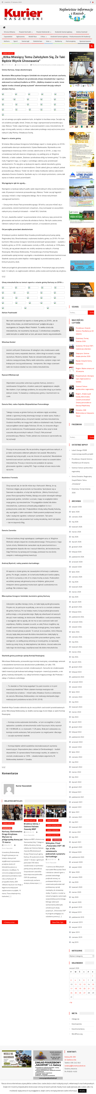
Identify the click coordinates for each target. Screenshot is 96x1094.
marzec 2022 (76, 772)
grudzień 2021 (77, 787)
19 (80, 988)
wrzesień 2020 (77, 862)
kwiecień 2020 (77, 887)
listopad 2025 (76, 551)
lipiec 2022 (75, 752)
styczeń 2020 (76, 902)
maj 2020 (75, 882)
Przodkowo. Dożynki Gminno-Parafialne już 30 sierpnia (85, 331)
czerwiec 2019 (77, 937)
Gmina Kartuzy (8, 53)
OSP (40, 820)
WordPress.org (77, 1034)
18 (76, 988)
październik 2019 (78, 917)
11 (76, 984)
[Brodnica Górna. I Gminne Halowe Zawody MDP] (34, 811)
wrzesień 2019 (77, 922)
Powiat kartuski (25, 32)
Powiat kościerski (42, 32)
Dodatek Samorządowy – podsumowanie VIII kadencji (70, 36)
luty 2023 (75, 717)
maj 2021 (75, 822)
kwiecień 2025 (77, 587)
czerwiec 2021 (77, 817)
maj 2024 (75, 642)
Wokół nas (33, 36)
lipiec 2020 (75, 872)
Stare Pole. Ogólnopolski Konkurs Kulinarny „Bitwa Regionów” (59, 922)
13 (84, 984)
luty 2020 (75, 897)
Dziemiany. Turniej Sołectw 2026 (81, 491)
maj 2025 (75, 582)
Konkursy (58, 41)
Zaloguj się (75, 1019)
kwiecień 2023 (77, 707)
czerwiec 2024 (77, 637)
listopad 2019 (76, 912)
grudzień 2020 (77, 847)
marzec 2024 (76, 652)
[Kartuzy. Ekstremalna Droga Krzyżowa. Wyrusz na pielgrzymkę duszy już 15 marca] (12, 812)
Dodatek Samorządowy (63, 32)
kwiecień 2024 (77, 647)
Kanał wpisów (77, 1024)
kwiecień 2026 (77, 526)
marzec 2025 (76, 592)
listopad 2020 (76, 852)
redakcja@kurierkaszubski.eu (75, 1065)
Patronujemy (71, 41)
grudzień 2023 (77, 667)
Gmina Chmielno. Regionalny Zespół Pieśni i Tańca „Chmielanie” (82, 480)
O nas (43, 36)
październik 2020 (78, 857)
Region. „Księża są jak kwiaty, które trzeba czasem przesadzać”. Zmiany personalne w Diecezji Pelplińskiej (83, 400)
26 (80, 993)
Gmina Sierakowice (53, 825)
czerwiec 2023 (77, 697)
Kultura (6, 41)
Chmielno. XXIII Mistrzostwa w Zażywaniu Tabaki (85, 413)
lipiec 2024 (75, 632)
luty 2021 (75, 837)
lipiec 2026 (75, 511)
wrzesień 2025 (77, 562)
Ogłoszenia (20, 36)
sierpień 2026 (77, 506)
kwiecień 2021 (77, 827)
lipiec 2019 (75, 932)
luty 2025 (75, 597)
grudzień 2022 (77, 727)
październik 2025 (78, 556)
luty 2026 (75, 536)
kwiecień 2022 (77, 767)
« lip (70, 1002)
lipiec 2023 (75, 692)
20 (84, 988)
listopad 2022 (76, 732)
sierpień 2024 (77, 627)
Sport (15, 41)
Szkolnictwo (37, 41)
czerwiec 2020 (77, 877)
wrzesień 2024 (77, 622)
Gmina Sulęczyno (53, 835)
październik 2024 (78, 617)
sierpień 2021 (77, 807)
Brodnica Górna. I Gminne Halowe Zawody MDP (32, 826)
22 (93, 988)
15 (93, 984)
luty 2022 (75, 777)
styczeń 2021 (76, 842)
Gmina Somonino (53, 830)
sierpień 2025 (77, 567)
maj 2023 (75, 702)
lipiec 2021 (75, 812)
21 (89, 988)
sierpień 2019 (77, 927)
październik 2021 (78, 797)
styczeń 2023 (76, 722)
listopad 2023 (76, 672)
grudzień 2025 (77, 546)
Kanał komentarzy (78, 1029)
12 (80, 984)
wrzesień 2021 (77, 802)
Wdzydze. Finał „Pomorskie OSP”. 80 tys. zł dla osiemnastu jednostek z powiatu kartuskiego (55, 850)
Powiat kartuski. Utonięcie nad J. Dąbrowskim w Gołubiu (85, 379)
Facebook (77, 424)
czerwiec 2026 (77, 516)
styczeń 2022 (76, 782)
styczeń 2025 (76, 602)
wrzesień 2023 (77, 682)
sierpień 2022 (77, 747)
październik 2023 (78, 677)
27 (84, 993)
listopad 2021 (76, 792)
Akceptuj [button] (82, 1091)
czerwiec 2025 (77, 577)
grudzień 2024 (77, 607)
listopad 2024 (76, 612)
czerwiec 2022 (77, 757)
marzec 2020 (76, 892)
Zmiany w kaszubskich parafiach (11, 922)
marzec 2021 (76, 832)
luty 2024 (75, 657)
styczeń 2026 (76, 541)
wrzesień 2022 (77, 742)
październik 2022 (78, 737)
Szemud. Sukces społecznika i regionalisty (82, 469)
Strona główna (9, 32)
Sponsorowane (85, 41)
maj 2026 (75, 521)
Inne (47, 41)
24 (71, 993)
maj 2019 (75, 942)
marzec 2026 (76, 531)
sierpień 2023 (77, 687)
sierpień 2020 (77, 867)
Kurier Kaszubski (22, 65)
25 (76, 993)
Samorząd (25, 41)
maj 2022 (75, 762)
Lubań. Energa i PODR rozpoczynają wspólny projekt (82, 452)
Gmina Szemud (81, 32)
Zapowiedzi (8, 36)
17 (71, 988)
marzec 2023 (76, 712)
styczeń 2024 (76, 662)
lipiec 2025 (75, 572)
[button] (7, 94)
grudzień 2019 (77, 907)
